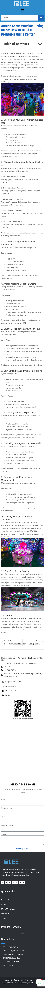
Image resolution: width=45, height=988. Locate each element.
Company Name (6, 808)
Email (3, 817)
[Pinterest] (16, 882)
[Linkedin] (20, 882)
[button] (22, 10)
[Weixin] (23, 882)
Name (3, 799)
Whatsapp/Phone (7, 825)
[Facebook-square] (2, 882)
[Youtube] (9, 882)
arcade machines (18, 56)
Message (4, 834)
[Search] (41, 18)
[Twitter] (6, 882)
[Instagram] (13, 882)
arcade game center (22, 618)
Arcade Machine (11, 284)
